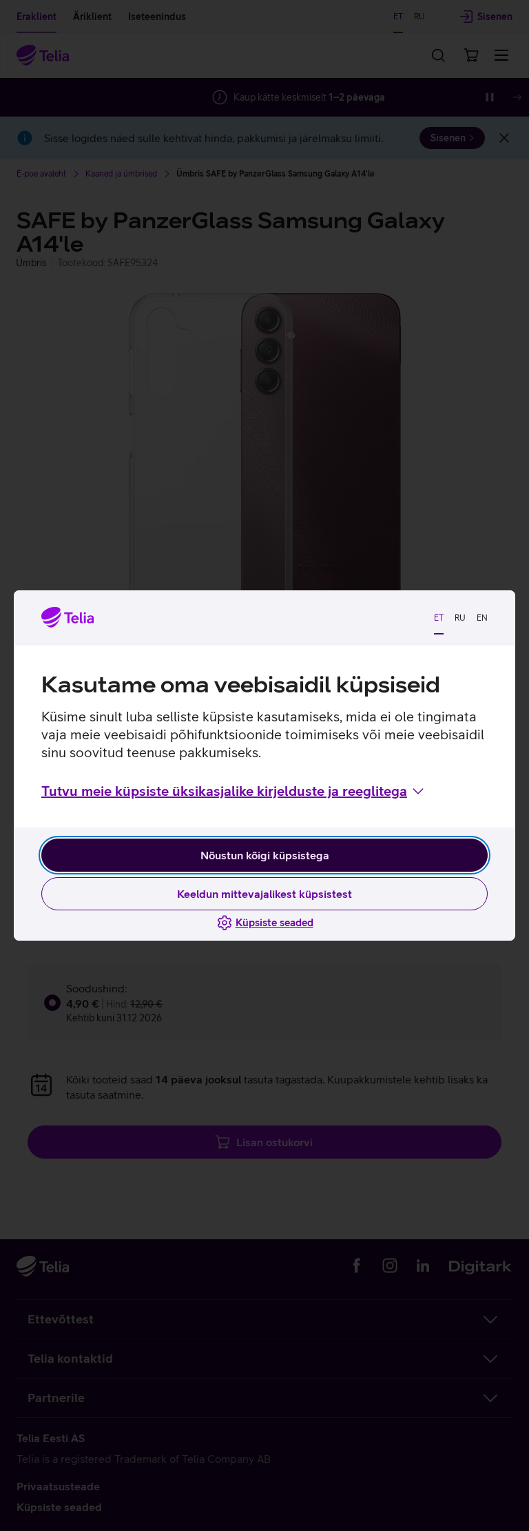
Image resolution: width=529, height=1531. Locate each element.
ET (439, 618)
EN (482, 618)
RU (460, 618)
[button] (233, 791)
